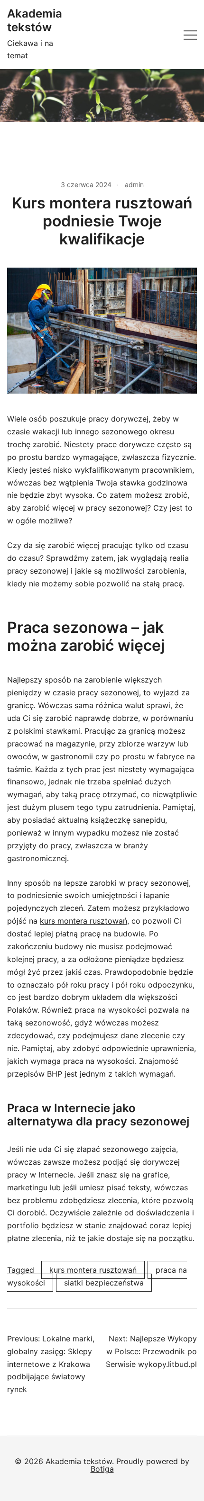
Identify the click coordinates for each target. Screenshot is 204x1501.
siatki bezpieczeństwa (104, 1282)
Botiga (102, 1469)
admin (134, 184)
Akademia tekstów (34, 20)
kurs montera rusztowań (83, 921)
